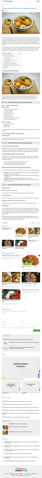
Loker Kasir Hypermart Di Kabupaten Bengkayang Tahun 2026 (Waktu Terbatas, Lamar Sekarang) (20, 407)
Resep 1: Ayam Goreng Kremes (10, 56)
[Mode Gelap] (37, 1)
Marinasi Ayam (7, 61)
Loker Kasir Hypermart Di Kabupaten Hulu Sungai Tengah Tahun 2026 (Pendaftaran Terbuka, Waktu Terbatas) (21, 348)
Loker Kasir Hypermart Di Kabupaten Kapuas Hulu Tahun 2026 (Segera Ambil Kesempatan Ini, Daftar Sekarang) (21, 442)
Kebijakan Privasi (34, 473)
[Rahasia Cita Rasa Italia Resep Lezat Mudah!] (8, 243)
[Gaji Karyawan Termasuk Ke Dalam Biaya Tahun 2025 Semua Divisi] (11, 386)
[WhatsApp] (24, 471)
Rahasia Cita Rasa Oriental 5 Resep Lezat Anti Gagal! (20, 248)
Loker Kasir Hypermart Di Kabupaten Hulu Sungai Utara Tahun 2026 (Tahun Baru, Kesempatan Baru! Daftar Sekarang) (21, 450)
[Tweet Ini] (33, 223)
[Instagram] (22, 471)
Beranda (6, 473)
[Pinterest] (20, 471)
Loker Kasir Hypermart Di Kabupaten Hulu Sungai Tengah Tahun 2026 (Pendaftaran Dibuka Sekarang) (20, 410)
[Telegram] (26, 470)
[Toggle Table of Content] (19, 53)
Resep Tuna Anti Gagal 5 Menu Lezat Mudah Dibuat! (20, 236)
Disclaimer (21, 473)
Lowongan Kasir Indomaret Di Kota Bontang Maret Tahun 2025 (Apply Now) (18, 453)
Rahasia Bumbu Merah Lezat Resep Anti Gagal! (33, 241)
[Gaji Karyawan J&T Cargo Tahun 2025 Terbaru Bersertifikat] (31, 386)
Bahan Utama (7, 57)
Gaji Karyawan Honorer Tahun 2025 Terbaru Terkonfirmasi (12, 379)
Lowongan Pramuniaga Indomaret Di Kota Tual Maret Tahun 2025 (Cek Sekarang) (24, 342)
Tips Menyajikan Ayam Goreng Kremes (10, 63)
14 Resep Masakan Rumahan (8, 55)
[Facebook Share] (30, 223)
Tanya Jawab (5, 66)
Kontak (16, 473)
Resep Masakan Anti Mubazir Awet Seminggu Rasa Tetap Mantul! (33, 236)
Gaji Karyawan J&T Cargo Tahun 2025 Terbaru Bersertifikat (30, 393)
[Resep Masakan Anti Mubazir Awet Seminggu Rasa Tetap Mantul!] (34, 231)
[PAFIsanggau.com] (8, 1)
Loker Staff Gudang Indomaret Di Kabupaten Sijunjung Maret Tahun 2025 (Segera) (18, 339)
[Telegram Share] (37, 223)
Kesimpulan (5, 67)
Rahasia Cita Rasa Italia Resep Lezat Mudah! (7, 248)
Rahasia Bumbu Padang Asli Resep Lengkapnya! (7, 229)
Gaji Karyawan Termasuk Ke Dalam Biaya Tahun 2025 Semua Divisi (11, 393)
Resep (3, 6)
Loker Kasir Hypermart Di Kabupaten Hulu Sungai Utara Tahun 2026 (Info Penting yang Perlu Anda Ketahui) (21, 458)
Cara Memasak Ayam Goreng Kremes (10, 60)
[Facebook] (16, 471)
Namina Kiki (6, 10)
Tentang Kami (11, 473)
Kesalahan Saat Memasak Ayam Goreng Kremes (12, 65)
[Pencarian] (39, 1)
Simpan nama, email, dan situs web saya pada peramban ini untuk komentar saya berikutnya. (19, 327)
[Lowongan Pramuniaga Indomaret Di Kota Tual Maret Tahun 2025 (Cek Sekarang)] (5, 343)
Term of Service (27, 473)
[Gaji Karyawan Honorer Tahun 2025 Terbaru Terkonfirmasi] (21, 367)
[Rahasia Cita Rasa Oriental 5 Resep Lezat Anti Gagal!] (21, 243)
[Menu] (2, 1)
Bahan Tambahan (8, 58)
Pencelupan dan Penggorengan (10, 62)
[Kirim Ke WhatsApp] (39, 223)
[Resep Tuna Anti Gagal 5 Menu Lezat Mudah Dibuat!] (21, 231)
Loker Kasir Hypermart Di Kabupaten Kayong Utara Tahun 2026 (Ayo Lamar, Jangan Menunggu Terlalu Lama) (21, 446)
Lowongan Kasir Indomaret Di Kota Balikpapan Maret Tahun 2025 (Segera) (15, 417)
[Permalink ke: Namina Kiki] (3, 10)
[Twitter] (18, 471)
